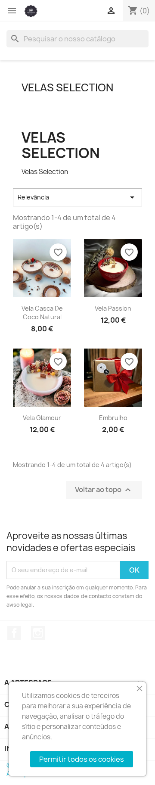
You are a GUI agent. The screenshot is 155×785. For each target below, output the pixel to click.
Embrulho (113, 418)
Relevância (77, 197)
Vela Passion (113, 308)
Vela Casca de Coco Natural (42, 312)
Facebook (14, 633)
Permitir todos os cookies (81, 759)
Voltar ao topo (104, 489)
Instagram (38, 633)
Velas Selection (67, 87)
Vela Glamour (42, 418)
